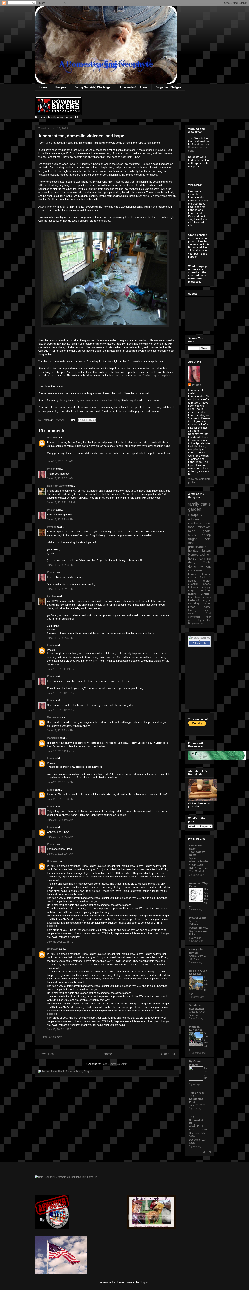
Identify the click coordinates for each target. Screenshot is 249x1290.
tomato (206, 574)
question (193, 583)
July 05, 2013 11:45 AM (60, 1029)
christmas (195, 570)
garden (194, 509)
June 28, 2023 (197, 1105)
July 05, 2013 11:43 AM (60, 941)
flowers (199, 597)
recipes (195, 514)
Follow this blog (200, 643)
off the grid (203, 600)
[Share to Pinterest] (94, 420)
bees (191, 597)
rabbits (192, 593)
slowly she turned (196, 951)
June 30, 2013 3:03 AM (60, 836)
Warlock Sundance (196, 1028)
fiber (208, 617)
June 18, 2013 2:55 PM (60, 637)
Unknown (52, 437)
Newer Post (46, 1054)
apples (207, 580)
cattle (206, 504)
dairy (191, 562)
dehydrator (194, 617)
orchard (206, 590)
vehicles (206, 593)
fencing (192, 610)
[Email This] (80, 420)
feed (208, 613)
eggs (191, 590)
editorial (194, 519)
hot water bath (197, 587)
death (191, 613)
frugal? (193, 539)
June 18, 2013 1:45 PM (60, 519)
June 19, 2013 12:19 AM (61, 693)
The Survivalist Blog (196, 1120)
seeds (207, 583)
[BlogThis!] (83, 420)
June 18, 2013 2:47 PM (60, 588)
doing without (199, 566)
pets (207, 539)
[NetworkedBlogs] (199, 640)
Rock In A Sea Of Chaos (198, 972)
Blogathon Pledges (168, 87)
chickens (194, 523)
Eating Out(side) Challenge (92, 87)
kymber (51, 526)
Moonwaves (54, 717)
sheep (206, 535)
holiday (193, 551)
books (192, 574)
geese (191, 620)
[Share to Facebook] (91, 420)
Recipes (60, 87)
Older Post (168, 1054)
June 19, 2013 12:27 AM (61, 710)
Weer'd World (198, 917)
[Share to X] (87, 420)
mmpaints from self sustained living (100, 400)
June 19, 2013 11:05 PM (61, 751)
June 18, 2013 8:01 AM (60, 461)
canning (205, 558)
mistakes (204, 527)
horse (192, 558)
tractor (207, 603)
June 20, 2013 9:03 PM (60, 799)
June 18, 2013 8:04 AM (60, 478)
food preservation (197, 545)
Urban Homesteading (199, 552)
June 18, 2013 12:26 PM (61, 502)
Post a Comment (52, 1036)
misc (191, 531)
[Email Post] (72, 419)
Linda (50, 645)
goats (207, 531)
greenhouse (197, 623)
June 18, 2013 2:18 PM (60, 564)
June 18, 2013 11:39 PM (61, 669)
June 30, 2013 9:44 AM (60, 853)
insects (207, 610)
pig (209, 587)
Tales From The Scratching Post (196, 1097)
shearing (193, 603)
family (193, 504)
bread (191, 606)
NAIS (192, 535)
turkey (192, 577)
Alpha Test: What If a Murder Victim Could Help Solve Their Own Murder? (198, 865)
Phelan (51, 468)
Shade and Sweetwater (196, 1007)
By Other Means (195, 1063)
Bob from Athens (57, 485)
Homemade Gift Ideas (133, 87)
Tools (207, 562)
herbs (191, 600)
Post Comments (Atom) (115, 1063)
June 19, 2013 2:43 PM (60, 730)
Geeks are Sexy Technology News (197, 850)
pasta (207, 606)
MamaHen (53, 737)
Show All (207, 1152)
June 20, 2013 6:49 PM (60, 782)
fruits (208, 597)
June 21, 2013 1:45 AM (60, 819)
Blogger (144, 1282)
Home (43, 87)
